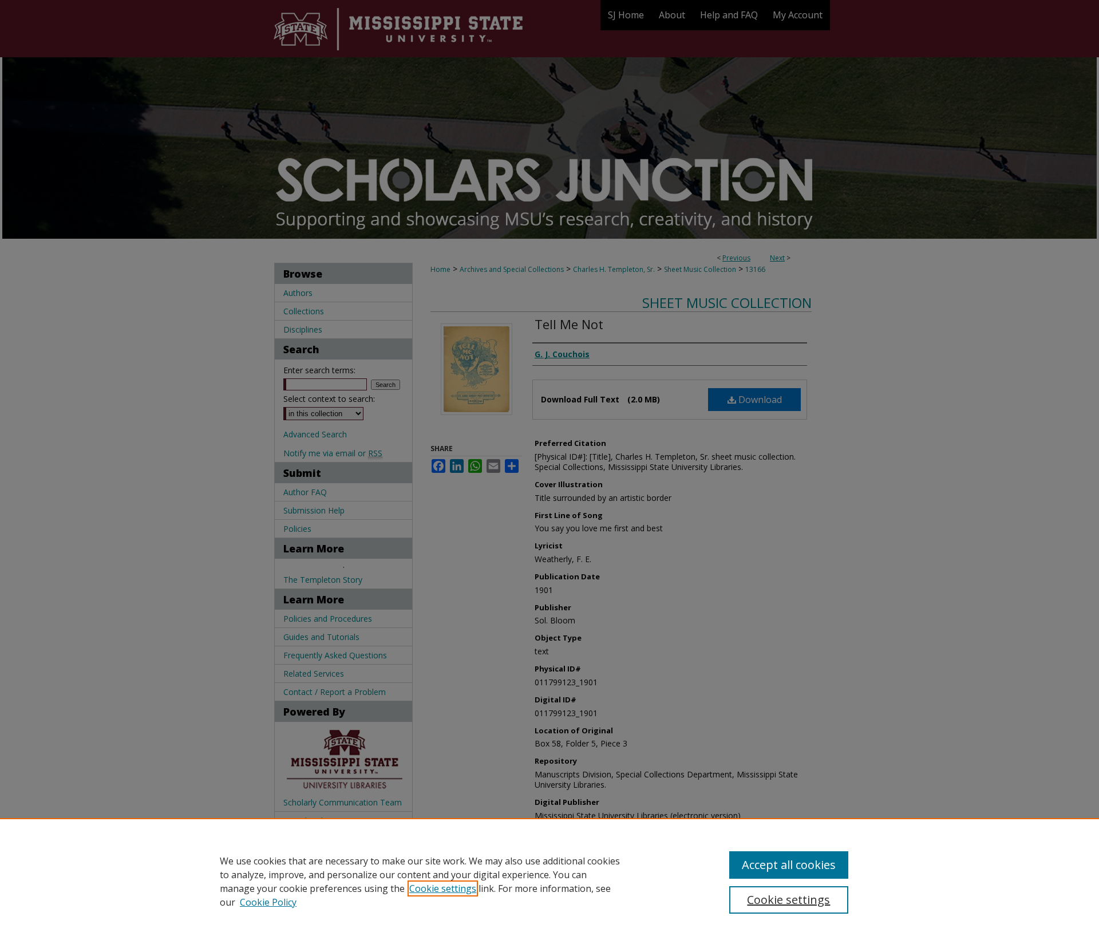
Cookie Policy (268, 902)
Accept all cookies (789, 864)
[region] (549, 881)
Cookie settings (442, 888)
